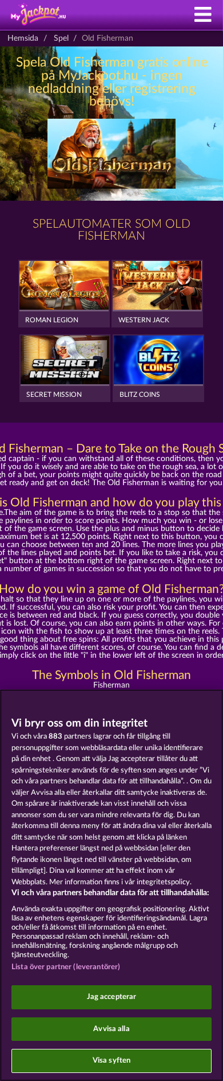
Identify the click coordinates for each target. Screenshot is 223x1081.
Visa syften (111, 1060)
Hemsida (22, 38)
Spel (61, 38)
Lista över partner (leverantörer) (65, 967)
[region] (111, 885)
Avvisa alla (111, 1029)
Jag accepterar (112, 997)
